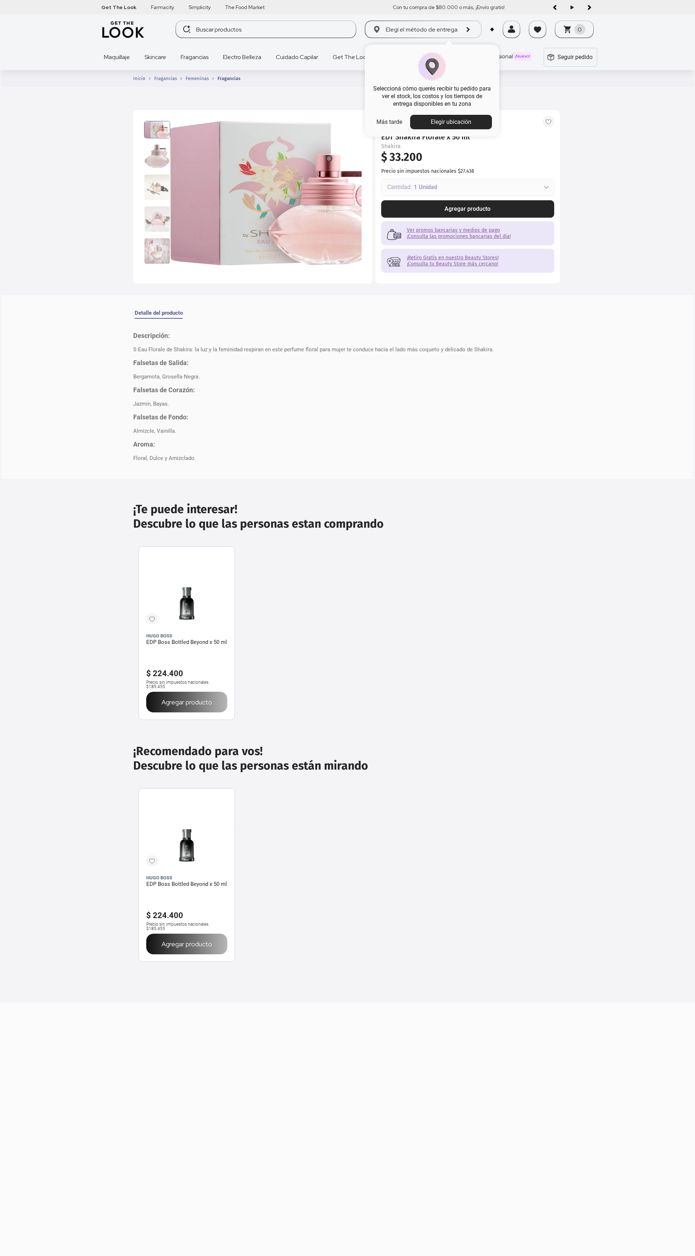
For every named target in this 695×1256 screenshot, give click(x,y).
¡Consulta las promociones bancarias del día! (459, 236)
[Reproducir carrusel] (572, 7)
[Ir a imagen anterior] (554, 7)
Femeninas (197, 78)
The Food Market (245, 7)
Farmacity (162, 7)
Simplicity (200, 7)
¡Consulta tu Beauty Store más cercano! (452, 264)
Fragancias (165, 78)
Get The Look (118, 7)
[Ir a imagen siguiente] (589, 7)
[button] (511, 38)
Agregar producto (467, 208)
